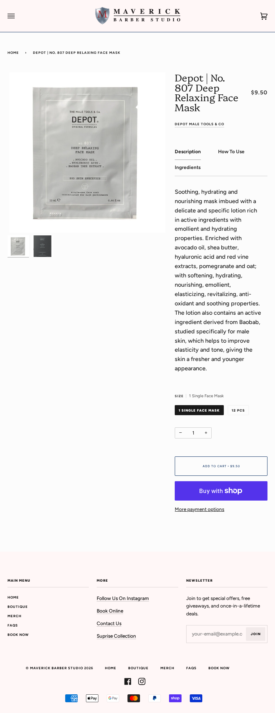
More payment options (199, 509)
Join (256, 634)
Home (13, 53)
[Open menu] (18, 16)
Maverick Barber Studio (56, 668)
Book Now (18, 635)
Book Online (110, 611)
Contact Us (109, 623)
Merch (14, 616)
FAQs (13, 625)
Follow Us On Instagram (123, 598)
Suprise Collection (116, 636)
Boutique (18, 607)
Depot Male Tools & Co (199, 124)
